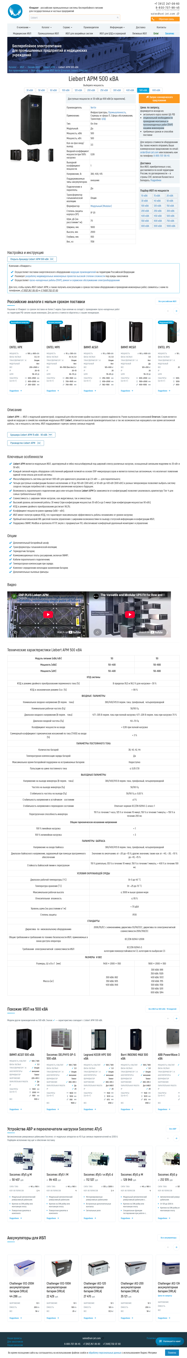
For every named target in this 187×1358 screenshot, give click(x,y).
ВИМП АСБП (91, 347)
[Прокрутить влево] (168, 311)
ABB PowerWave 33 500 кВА (172, 1056)
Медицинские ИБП (22, 33)
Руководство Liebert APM (23, 442)
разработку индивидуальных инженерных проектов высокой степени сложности (65, 276)
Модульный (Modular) (101, 206)
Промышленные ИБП (48, 33)
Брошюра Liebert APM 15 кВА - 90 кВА (28, 434)
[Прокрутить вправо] (176, 311)
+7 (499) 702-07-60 (112, 1343)
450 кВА (158, 215)
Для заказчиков (15, 1341)
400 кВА (130, 90)
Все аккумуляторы (168, 1237)
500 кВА (170, 215)
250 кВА (104, 90)
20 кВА (170, 195)
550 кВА (145, 220)
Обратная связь (166, 19)
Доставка (140, 27)
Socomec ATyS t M (57, 1174)
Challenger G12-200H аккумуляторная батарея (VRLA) (21, 1287)
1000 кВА (171, 225)
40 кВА (157, 200)
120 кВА (78, 90)
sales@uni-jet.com (163, 13)
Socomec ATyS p (167, 1174)
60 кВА (53, 90)
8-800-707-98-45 (168, 7)
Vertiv (93, 107)
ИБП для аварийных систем (79, 33)
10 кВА (144, 195)
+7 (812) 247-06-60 (167, 3)
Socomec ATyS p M (132, 1174)
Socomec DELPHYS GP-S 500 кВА (61, 1056)
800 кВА (145, 225)
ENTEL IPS (164, 347)
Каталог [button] (46, 27)
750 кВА (170, 220)
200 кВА (91, 90)
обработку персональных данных (105, 1352)
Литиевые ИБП (139, 33)
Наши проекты (14, 1338)
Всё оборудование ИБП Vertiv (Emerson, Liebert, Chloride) (59, 70)
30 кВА (29, 90)
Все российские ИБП (167, 301)
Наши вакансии (15, 1345)
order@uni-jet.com (149, 152)
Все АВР (172, 1128)
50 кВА (41, 90)
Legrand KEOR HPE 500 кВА (97, 1056)
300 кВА (117, 90)
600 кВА (156, 90)
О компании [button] (23, 27)
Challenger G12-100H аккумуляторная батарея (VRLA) (59, 1287)
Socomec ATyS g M (20, 1174)
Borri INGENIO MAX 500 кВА (134, 1056)
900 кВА (158, 225)
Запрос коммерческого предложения (161, 98)
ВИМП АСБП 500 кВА (21, 1054)
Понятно (172, 1352)
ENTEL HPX (15, 347)
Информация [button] (116, 27)
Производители (91, 27)
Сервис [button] (67, 27)
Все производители (18, 70)
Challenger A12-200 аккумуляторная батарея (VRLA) (132, 1287)
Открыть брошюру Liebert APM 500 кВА (29, 259)
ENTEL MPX (53, 347)
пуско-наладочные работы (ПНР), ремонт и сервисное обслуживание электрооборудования (74, 280)
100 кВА (65, 90)
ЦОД (104, 118)
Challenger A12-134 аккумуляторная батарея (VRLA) (169, 1287)
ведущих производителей (83, 272)
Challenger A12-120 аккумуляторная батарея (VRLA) (95, 1287)
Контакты (161, 27)
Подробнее (155, 180)
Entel (156, 33)
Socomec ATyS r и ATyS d (98, 1174)
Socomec (169, 33)
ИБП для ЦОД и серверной (113, 33)
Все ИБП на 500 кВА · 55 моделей (162, 1008)
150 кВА (170, 205)
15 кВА (157, 195)
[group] (93, 357)
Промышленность (117, 112)
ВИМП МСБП (128, 347)
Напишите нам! (172, 1341)
